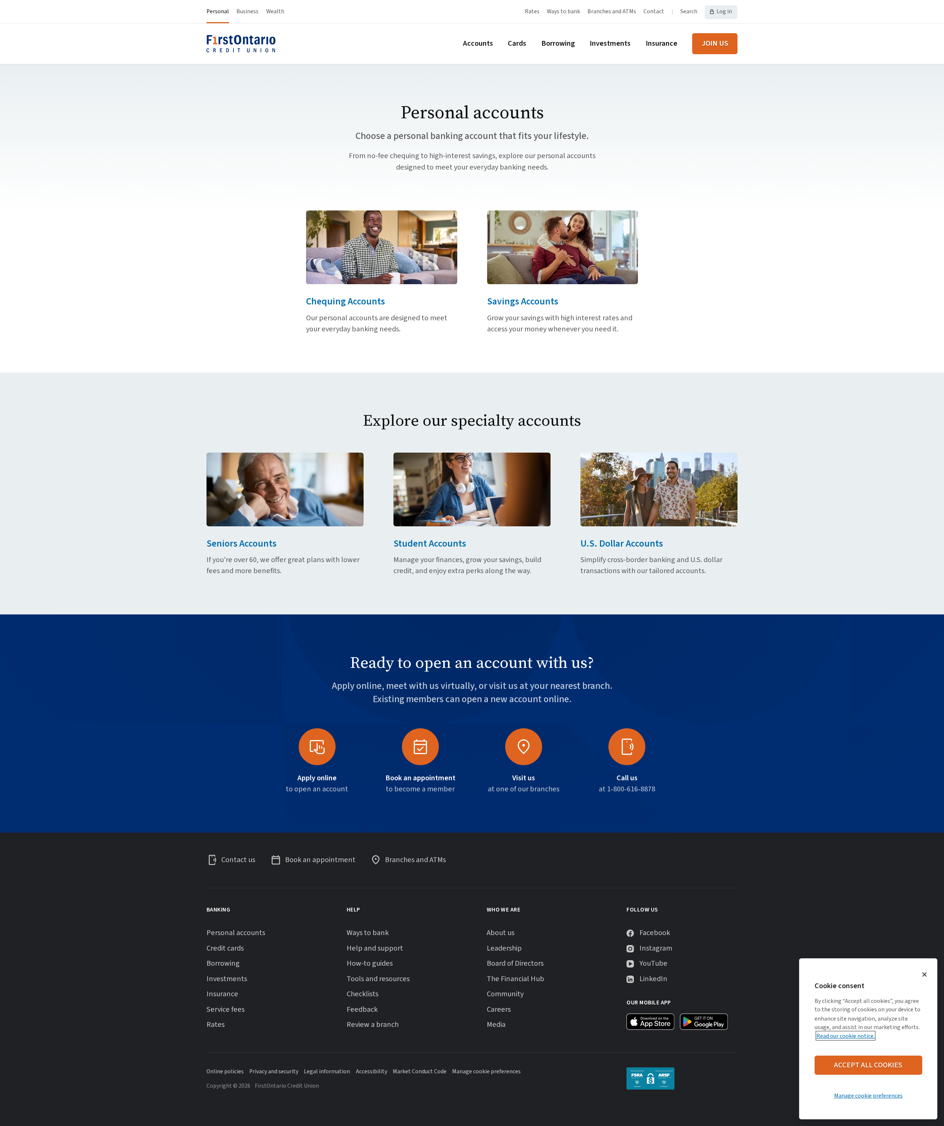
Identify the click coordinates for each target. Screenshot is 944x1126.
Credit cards (225, 948)
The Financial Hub (515, 979)
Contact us (238, 860)
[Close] (924, 974)
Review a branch (373, 1024)
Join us (715, 43)
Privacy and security (273, 1071)
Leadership (504, 948)
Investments (610, 43)
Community (505, 994)
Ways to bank (563, 11)
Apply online (317, 778)
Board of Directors (515, 963)
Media (496, 1024)
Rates (532, 11)
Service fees (225, 1009)
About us (500, 933)
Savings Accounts (522, 301)
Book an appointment (420, 778)
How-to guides (370, 963)
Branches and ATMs (611, 11)
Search (688, 11)
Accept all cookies (868, 1064)
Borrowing (558, 43)
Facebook (654, 933)
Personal (217, 11)
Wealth (275, 11)
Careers (499, 1009)
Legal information (327, 1071)
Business (247, 11)
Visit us (523, 778)
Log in (724, 11)
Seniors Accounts (241, 543)
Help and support (375, 948)
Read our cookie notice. (845, 1036)
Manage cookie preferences (868, 1096)
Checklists (362, 994)
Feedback (362, 1009)
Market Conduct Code (420, 1071)
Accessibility (371, 1071)
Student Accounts (429, 543)
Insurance (661, 43)
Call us (627, 778)
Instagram (655, 948)
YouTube (653, 963)
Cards (517, 43)
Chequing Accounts (345, 301)
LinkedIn (653, 979)
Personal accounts (235, 933)
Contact (653, 11)
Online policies (225, 1071)
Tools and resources (378, 979)
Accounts (478, 43)
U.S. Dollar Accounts (621, 543)
